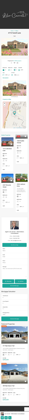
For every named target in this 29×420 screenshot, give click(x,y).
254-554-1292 (16, 238)
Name (4, 248)
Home (12, 30)
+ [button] (4, 103)
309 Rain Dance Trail (8, 386)
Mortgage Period (6, 312)
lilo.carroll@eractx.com (16, 240)
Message (4, 266)
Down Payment (5, 301)
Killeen (16, 30)
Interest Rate (5, 307)
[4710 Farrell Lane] (14, 113)
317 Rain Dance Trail (8, 346)
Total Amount (5, 295)
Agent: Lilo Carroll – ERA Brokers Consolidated (14, 232)
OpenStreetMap (19, 127)
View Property (7, 144)
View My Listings (14, 245)
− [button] (4, 105)
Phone (4, 260)
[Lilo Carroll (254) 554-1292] (14, 27)
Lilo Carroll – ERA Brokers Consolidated (14, 413)
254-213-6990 (16, 236)
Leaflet (14, 127)
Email (4, 254)
